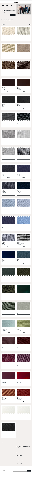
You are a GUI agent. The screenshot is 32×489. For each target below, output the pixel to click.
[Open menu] (1, 2)
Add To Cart (8, 74)
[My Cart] (31, 2)
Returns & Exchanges (3, 473)
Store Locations (2, 475)
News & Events (9, 477)
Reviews (9, 474)
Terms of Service (25, 473)
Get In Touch (17, 473)
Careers (9, 479)
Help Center (2, 476)
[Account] (29, 2)
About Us (9, 473)
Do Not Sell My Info (26, 475)
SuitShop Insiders (10, 475)
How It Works (9, 476)
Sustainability (9, 478)
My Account (2, 474)
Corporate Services (18, 474)
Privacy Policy (25, 474)
